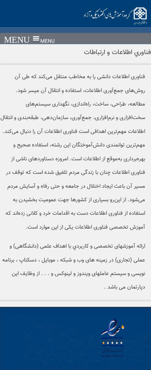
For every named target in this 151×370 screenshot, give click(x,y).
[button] (47, 42)
